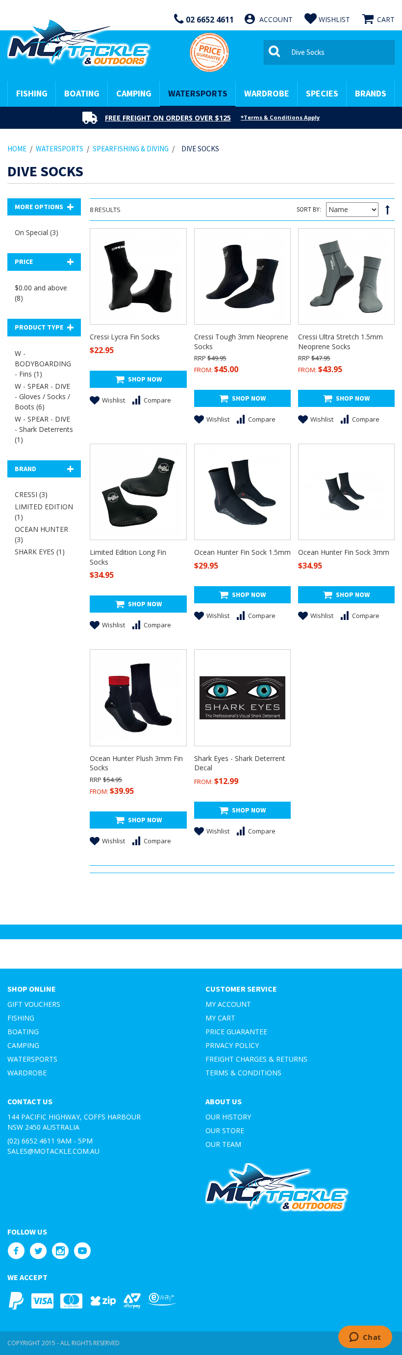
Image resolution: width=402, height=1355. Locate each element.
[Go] (276, 52)
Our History (228, 1116)
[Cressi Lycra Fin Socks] (138, 276)
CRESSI (31, 494)
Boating (23, 1031)
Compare (157, 400)
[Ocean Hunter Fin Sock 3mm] (346, 492)
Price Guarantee (236, 1031)
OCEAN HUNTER (41, 534)
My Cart (220, 1017)
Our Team (223, 1144)
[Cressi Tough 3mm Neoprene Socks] (242, 276)
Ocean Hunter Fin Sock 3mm (343, 552)
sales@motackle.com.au (53, 1151)
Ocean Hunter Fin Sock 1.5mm (242, 552)
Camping (23, 1045)
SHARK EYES (40, 551)
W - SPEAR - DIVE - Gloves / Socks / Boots (42, 396)
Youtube (82, 1251)
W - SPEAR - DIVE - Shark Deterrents (44, 429)
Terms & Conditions (243, 1072)
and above (41, 293)
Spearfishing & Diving (131, 148)
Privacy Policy (232, 1045)
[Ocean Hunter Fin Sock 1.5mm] (242, 492)
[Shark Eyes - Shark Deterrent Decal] (242, 697)
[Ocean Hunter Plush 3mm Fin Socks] (138, 697)
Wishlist (113, 400)
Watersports (32, 1059)
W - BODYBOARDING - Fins (43, 364)
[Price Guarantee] (209, 52)
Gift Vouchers (33, 1004)
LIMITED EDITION (44, 512)
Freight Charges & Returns (256, 1059)
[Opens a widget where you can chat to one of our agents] (365, 1338)
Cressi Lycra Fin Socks (125, 336)
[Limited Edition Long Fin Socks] (138, 492)
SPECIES (322, 93)
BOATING (82, 93)
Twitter (38, 1251)
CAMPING (133, 93)
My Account (228, 1004)
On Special (36, 232)
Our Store (224, 1130)
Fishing (20, 1017)
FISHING (32, 93)
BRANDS (370, 93)
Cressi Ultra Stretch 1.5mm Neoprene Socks (340, 341)
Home (16, 148)
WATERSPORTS (197, 93)
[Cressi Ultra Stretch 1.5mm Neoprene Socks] (346, 276)
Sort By (308, 209)
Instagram (60, 1251)
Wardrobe (27, 1072)
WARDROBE (266, 93)
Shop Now (145, 379)
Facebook (16, 1251)
